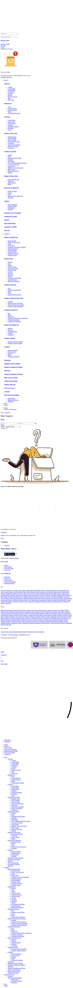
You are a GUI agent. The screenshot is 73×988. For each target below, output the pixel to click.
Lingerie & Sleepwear (63, 616)
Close (10, 49)
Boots (9, 293)
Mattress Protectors (13, 400)
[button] (36, 737)
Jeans (9, 107)
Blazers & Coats (12, 96)
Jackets (10, 95)
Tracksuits (11, 143)
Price (2, 420)
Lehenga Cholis (12, 252)
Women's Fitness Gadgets (15, 343)
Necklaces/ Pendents (13, 356)
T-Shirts (10, 87)
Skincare (10, 330)
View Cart (7, 570)
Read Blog (7, 577)
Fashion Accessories (51, 595)
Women (6, 234)
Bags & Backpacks (57, 601)
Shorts (9, 111)
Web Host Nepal (14, 558)
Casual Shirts (11, 88)
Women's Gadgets (38, 620)
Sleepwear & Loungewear (15, 196)
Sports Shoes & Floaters (14, 294)
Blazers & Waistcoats (14, 281)
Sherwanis (11, 181)
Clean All (7, 412)
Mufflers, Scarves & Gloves (16, 168)
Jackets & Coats (12, 279)
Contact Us (7, 578)
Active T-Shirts (12, 140)
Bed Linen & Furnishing (13, 632)
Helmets (10, 172)
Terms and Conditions (10, 749)
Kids (5, 403)
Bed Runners (11, 398)
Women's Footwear (13, 615)
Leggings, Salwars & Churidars (17, 247)
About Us (7, 545)
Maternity (25, 623)
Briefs (9, 315)
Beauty (6, 405)
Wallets (10, 155)
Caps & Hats (11, 166)
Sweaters (10, 93)
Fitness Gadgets (12, 206)
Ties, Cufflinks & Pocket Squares (17, 163)
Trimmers (10, 160)
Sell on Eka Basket (9, 552)
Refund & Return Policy (11, 751)
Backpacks (54, 621)
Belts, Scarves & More (53, 623)
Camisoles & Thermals (14, 321)
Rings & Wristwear (13, 171)
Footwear (42, 592)
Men (5, 80)
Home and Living (9, 388)
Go (36, 423)
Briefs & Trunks (12, 191)
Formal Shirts (11, 90)
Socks (9, 130)
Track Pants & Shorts (14, 141)
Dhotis (10, 184)
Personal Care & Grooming (26, 601)
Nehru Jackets (12, 182)
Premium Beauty (12, 331)
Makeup (10, 328)
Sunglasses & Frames (40, 601)
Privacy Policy (8, 580)
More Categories (7, 416)
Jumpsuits (10, 275)
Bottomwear (9, 590)
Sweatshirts (11, 92)
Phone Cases (11, 169)
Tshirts (10, 265)
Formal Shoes (12, 123)
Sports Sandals (12, 138)
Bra (9, 313)
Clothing (10, 301)
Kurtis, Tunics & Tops (14, 242)
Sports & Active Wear (33, 593)
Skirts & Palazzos (13, 249)
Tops (9, 263)
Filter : (2, 412)
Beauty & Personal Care (63, 618)
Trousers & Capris (13, 268)
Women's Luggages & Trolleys (14, 623)
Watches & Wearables (66, 623)
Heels (9, 291)
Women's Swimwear (13, 320)
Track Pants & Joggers (14, 113)
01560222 (3, 532)
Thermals (10, 197)
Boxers (10, 193)
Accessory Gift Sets (13, 164)
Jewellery (8, 621)
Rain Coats (11, 100)
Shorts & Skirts (12, 270)
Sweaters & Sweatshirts (14, 278)
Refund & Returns (9, 583)
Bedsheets (11, 401)
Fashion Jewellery (13, 350)
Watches (49, 601)
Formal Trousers (12, 110)
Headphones (11, 208)
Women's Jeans (12, 267)
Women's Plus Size (6, 624)
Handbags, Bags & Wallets (15, 963)
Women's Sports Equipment (15, 306)
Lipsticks (10, 333)
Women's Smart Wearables (15, 341)
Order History (8, 567)
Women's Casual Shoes (14, 290)
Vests (9, 194)
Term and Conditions (10, 581)
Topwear (3, 590)
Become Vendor (5, 44)
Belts (9, 156)
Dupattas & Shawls (13, 253)
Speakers (10, 209)
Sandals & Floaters (13, 126)
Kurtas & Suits (12, 241)
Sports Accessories (13, 146)
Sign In (6, 565)
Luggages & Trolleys (14, 864)
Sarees (9, 244)
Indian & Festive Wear (35, 598)
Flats (9, 288)
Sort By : (3, 426)
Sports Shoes (11, 122)
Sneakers (10, 125)
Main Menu (7, 740)
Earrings (10, 353)
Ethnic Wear (11, 245)
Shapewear (11, 316)
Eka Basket (14, 635)
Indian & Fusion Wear (7, 610)
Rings (9, 355)
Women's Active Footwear (15, 303)
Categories (7, 741)
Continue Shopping (6, 77)
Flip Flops (11, 128)
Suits (9, 98)
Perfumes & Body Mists (14, 158)
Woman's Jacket (12, 255)
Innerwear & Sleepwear (7, 600)
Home (6, 408)
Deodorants (11, 161)
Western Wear (49, 612)
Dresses (10, 262)
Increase (3, 40)
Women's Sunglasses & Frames (37, 623)
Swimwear (11, 148)
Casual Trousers (12, 108)
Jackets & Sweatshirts (14, 145)
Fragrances (11, 334)
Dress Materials (12, 250)
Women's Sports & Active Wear (17, 918)
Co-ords (10, 271)
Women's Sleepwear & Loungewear (18, 318)
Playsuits (10, 273)
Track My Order (8, 568)
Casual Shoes (11, 120)
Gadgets (54, 600)
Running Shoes (12, 137)
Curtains (3, 632)
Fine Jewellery (12, 352)
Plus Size (8, 603)
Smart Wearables (12, 204)
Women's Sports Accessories (16, 305)
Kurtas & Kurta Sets (13, 179)
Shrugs (10, 276)
